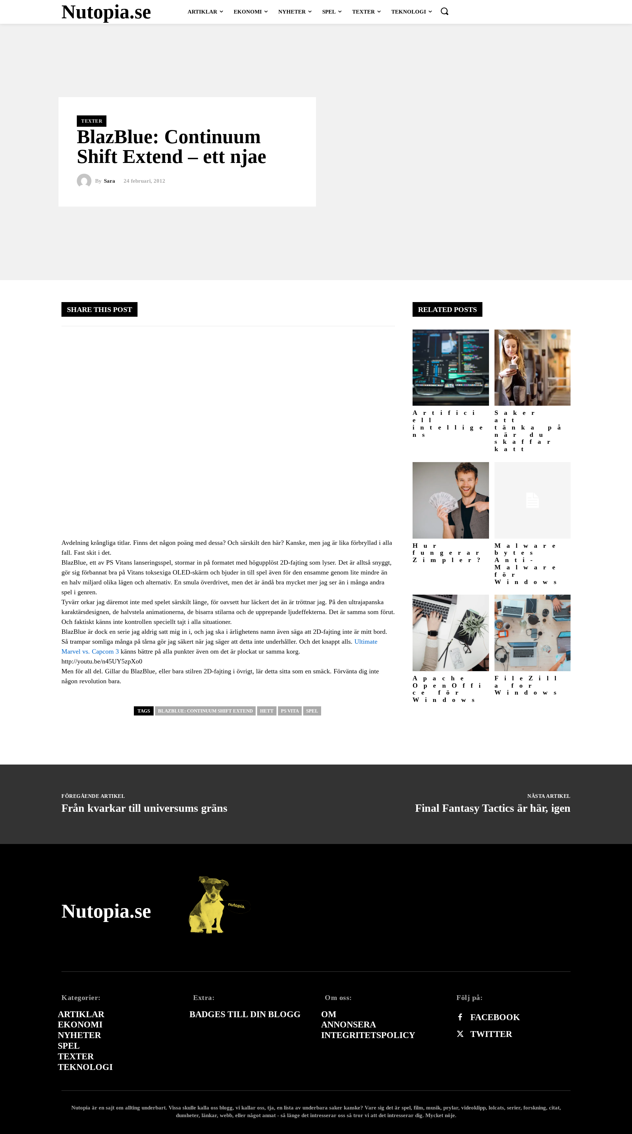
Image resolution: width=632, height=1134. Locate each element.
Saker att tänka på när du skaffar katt (530, 431)
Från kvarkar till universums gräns (144, 808)
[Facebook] (460, 1017)
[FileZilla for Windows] (532, 633)
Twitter (491, 1034)
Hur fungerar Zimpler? (449, 553)
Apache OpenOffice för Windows (450, 688)
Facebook (495, 1017)
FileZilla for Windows (528, 685)
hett (267, 711)
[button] (444, 11)
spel (312, 711)
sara (109, 181)
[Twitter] (460, 1034)
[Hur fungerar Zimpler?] (451, 500)
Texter (91, 121)
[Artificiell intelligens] (451, 368)
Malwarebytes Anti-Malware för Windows (528, 563)
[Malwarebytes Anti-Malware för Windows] (532, 500)
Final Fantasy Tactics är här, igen (493, 808)
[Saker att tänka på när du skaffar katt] (532, 368)
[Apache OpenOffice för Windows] (451, 633)
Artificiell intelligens (450, 423)
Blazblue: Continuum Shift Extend (205, 711)
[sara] (86, 181)
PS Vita (290, 711)
